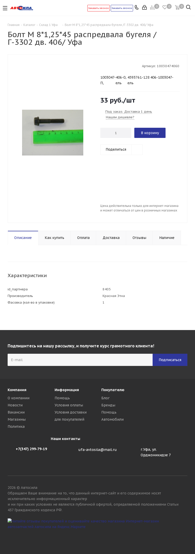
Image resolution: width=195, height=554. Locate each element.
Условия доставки (71, 412)
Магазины (17, 419)
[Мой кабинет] (145, 8)
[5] (122, 66)
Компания (17, 390)
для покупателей (69, 419)
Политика (16, 426)
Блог (105, 398)
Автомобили (112, 419)
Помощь (62, 398)
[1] (102, 66)
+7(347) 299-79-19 (31, 449)
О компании (18, 398)
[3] (112, 66)
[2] (107, 66)
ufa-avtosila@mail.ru (97, 449)
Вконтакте (183, 536)
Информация (67, 390)
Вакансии (16, 412)
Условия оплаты (69, 405)
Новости (15, 405)
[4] (117, 66)
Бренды (108, 405)
